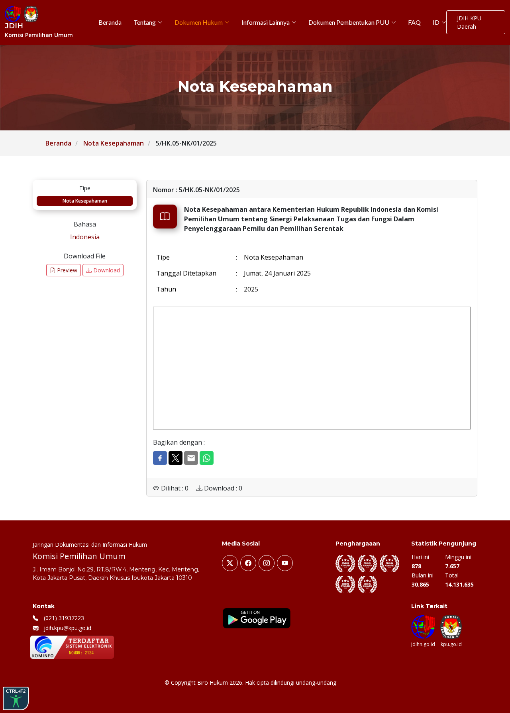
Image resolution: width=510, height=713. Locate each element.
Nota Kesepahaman (113, 143)
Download (106, 270)
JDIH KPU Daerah (469, 22)
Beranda (58, 143)
